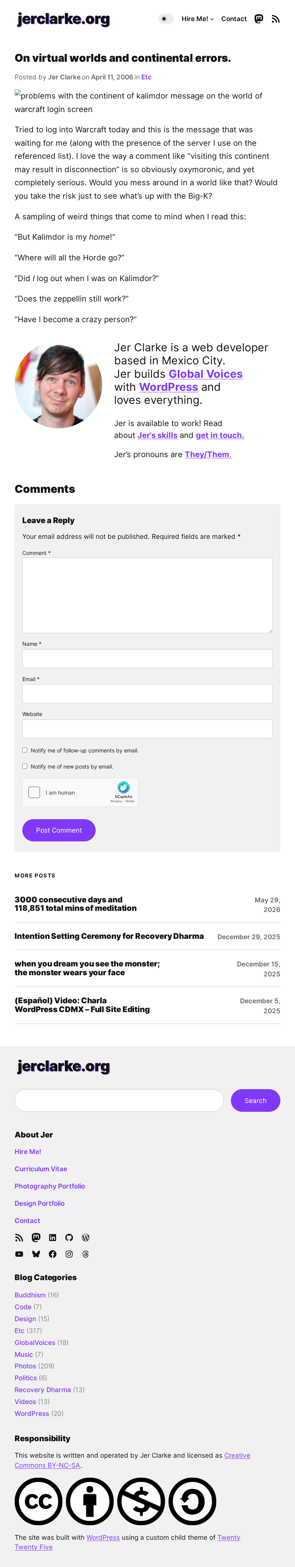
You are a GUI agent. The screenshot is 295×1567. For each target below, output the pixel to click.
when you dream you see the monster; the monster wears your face (87, 968)
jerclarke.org (64, 18)
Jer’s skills (157, 435)
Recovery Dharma (43, 1390)
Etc (146, 77)
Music (24, 1354)
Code (23, 1307)
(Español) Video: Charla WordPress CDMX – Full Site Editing (82, 1005)
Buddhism (30, 1295)
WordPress (168, 386)
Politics (26, 1378)
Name (31, 643)
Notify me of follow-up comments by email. (85, 750)
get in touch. (220, 435)
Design (25, 1319)
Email (31, 679)
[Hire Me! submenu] (212, 19)
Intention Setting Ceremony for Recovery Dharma (109, 936)
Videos (25, 1401)
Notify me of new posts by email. (72, 766)
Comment (36, 553)
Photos (25, 1366)
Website (32, 714)
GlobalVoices (35, 1342)
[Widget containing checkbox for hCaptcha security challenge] (80, 792)
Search (256, 1100)
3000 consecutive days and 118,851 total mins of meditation (76, 904)
